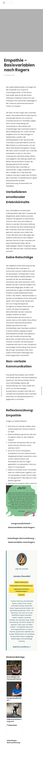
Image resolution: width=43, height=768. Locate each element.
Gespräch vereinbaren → (22, 647)
